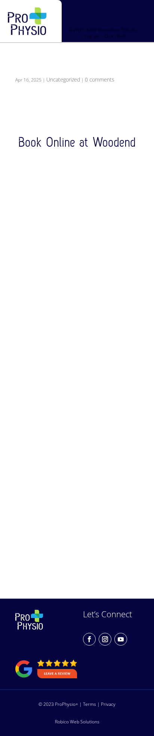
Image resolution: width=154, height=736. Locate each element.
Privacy (108, 704)
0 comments (99, 79)
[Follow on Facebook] (89, 639)
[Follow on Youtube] (120, 639)
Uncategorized (63, 79)
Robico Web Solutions (77, 721)
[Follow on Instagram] (105, 639)
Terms (89, 704)
